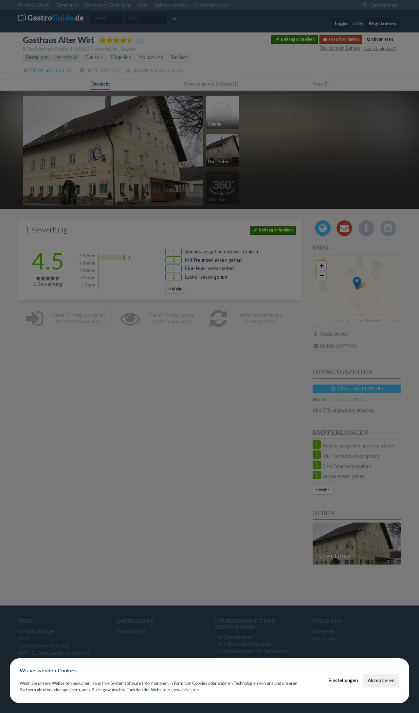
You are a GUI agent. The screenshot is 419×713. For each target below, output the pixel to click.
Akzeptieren (381, 680)
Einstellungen (343, 680)
